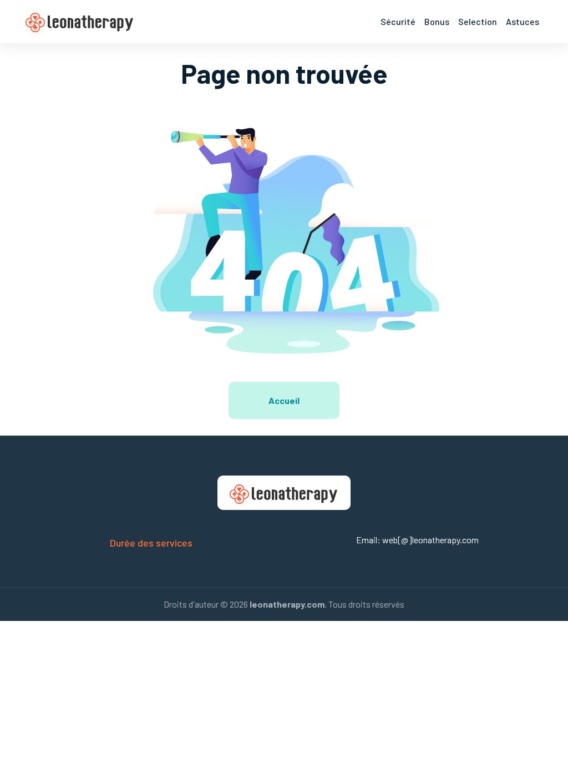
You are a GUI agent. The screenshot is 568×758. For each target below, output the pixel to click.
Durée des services (151, 543)
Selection (477, 21)
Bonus (436, 21)
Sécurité (398, 21)
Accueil (284, 400)
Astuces (522, 21)
